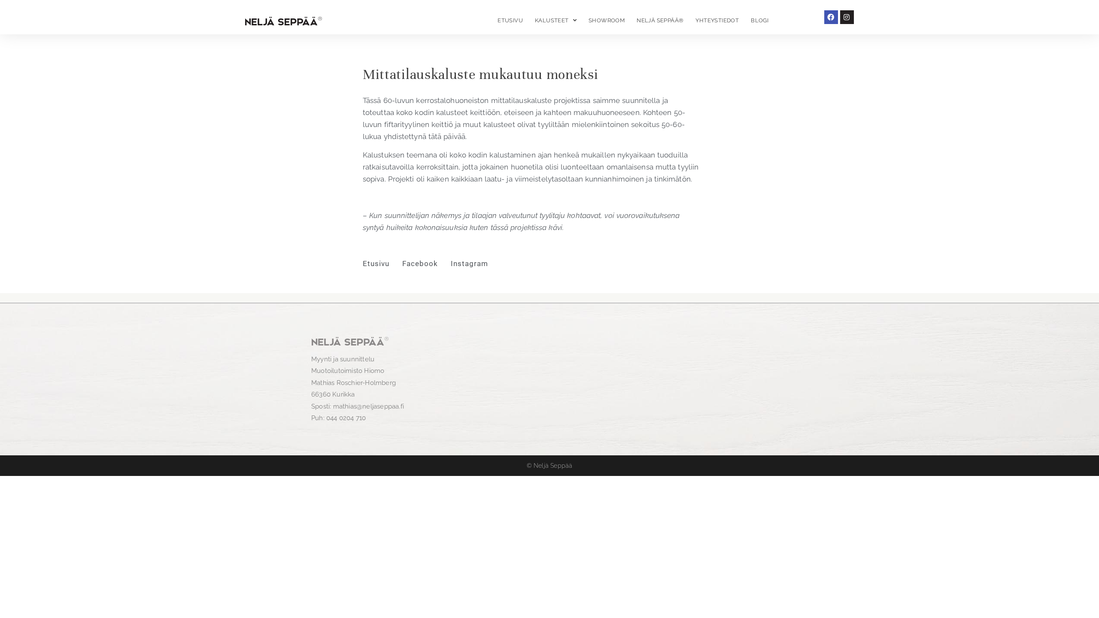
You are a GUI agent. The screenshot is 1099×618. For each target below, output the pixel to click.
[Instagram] (847, 17)
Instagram (469, 263)
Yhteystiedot (717, 20)
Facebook (420, 263)
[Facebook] (831, 17)
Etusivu (510, 20)
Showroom (607, 20)
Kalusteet (552, 20)
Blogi (759, 20)
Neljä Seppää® (660, 20)
